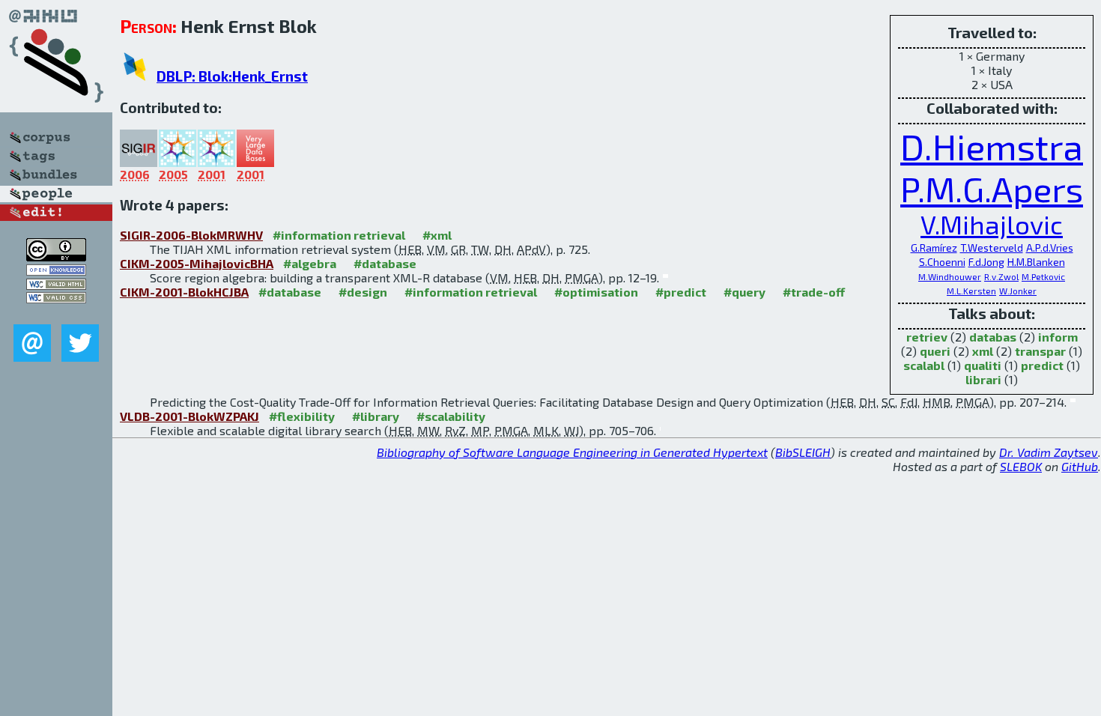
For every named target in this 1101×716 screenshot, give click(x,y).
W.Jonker (1018, 290)
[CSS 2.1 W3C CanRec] (56, 313)
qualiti (982, 365)
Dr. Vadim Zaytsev (1048, 452)
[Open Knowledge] (56, 271)
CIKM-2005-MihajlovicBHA (196, 263)
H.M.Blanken (1036, 261)
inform (1058, 337)
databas (992, 337)
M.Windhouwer (949, 276)
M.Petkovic (1043, 276)
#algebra (309, 263)
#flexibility (302, 416)
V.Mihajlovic (991, 224)
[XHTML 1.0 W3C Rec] (56, 285)
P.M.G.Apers (991, 188)
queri (935, 351)
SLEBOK (1021, 466)
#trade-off (814, 292)
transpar (1040, 351)
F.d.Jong (986, 261)
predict (1042, 365)
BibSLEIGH (803, 452)
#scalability (450, 416)
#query (744, 292)
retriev (926, 337)
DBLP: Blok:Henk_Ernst (232, 76)
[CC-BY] (56, 256)
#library (375, 416)
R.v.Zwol (1001, 276)
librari (983, 379)
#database (385, 263)
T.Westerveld (991, 247)
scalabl (923, 365)
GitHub (1079, 466)
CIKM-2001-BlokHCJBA (184, 292)
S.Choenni (942, 261)
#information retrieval (339, 235)
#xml (437, 235)
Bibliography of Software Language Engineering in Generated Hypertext (572, 452)
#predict (680, 292)
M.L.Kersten (971, 290)
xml (982, 351)
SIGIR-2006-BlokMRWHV (191, 235)
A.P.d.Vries (1049, 247)
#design (363, 292)
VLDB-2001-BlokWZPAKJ (189, 416)
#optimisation (596, 292)
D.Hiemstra (991, 146)
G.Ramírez (934, 247)
